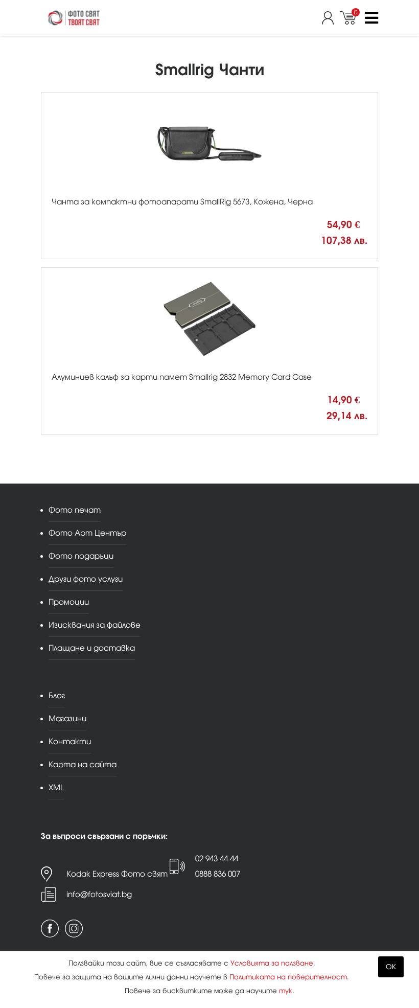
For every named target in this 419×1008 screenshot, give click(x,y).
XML (56, 787)
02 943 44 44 (216, 858)
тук (285, 991)
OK (391, 967)
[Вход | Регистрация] (331, 18)
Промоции (69, 602)
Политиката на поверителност (288, 977)
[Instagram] (74, 928)
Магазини (67, 718)
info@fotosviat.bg (99, 894)
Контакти (70, 741)
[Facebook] (50, 928)
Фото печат (75, 510)
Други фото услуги (86, 579)
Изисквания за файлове (95, 625)
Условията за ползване (271, 963)
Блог (57, 695)
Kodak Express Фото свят (117, 873)
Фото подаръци (81, 556)
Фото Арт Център (87, 533)
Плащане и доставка (92, 648)
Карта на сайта (83, 764)
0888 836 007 (217, 873)
